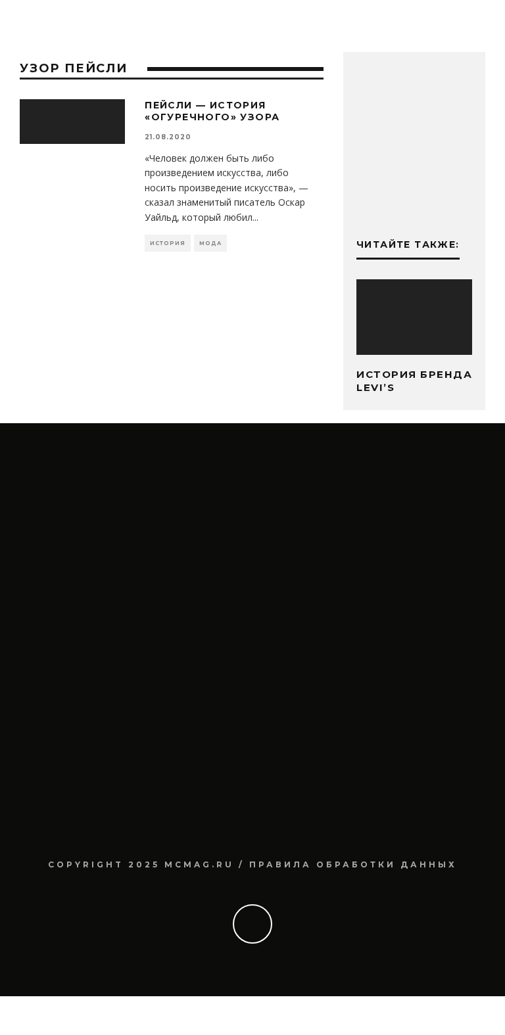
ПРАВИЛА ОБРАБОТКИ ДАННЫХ (353, 864)
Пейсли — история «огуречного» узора (212, 111)
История (167, 243)
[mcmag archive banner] (414, 198)
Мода (210, 243)
